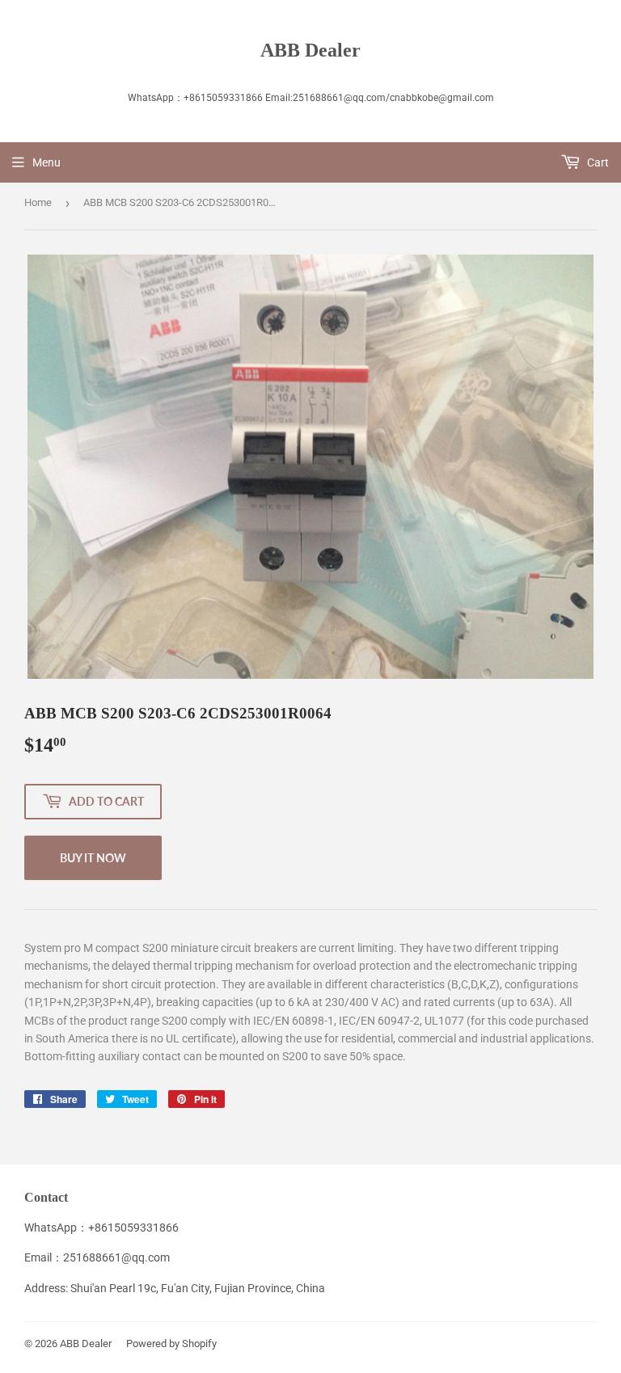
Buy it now (93, 858)
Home (38, 202)
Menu (46, 162)
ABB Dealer (310, 50)
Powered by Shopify (171, 1343)
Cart (597, 162)
